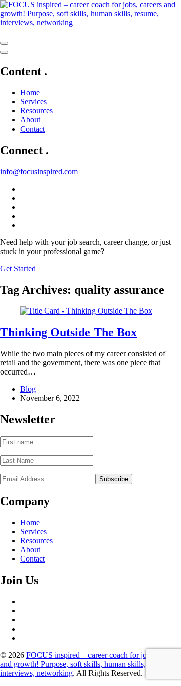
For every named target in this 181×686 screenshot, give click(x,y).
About (30, 119)
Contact (32, 128)
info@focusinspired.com (39, 171)
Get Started (18, 268)
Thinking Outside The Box (68, 332)
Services (33, 101)
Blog (28, 389)
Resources (36, 110)
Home (30, 92)
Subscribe (113, 479)
